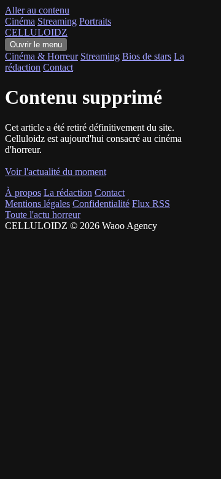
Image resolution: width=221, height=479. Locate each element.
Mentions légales (37, 203)
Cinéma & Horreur (41, 56)
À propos (23, 192)
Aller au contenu (37, 10)
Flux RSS (151, 203)
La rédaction (68, 192)
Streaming (57, 21)
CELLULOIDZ (36, 32)
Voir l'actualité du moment (55, 171)
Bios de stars (146, 56)
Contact (58, 67)
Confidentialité (101, 203)
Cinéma (20, 21)
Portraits (95, 21)
